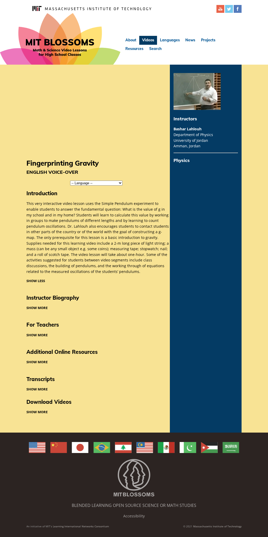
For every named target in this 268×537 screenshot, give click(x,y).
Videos (148, 40)
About (130, 40)
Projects (208, 40)
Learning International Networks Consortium (81, 526)
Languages (170, 40)
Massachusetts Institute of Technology (217, 526)
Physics (182, 160)
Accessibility (134, 515)
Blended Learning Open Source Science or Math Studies (134, 505)
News (190, 40)
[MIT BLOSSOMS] (60, 39)
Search (155, 48)
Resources (134, 48)
